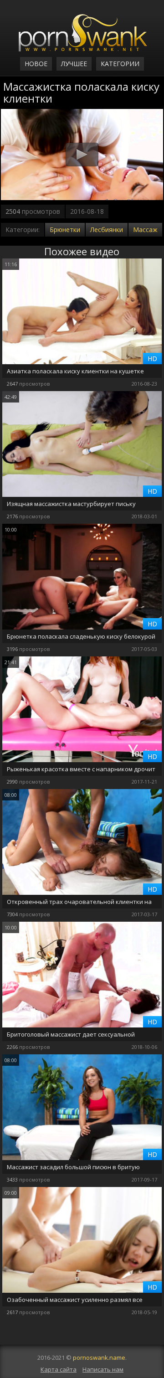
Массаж (145, 229)
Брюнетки (65, 229)
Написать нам (102, 1369)
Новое (36, 63)
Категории (120, 63)
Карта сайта (59, 1369)
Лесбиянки (106, 229)
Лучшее (74, 63)
